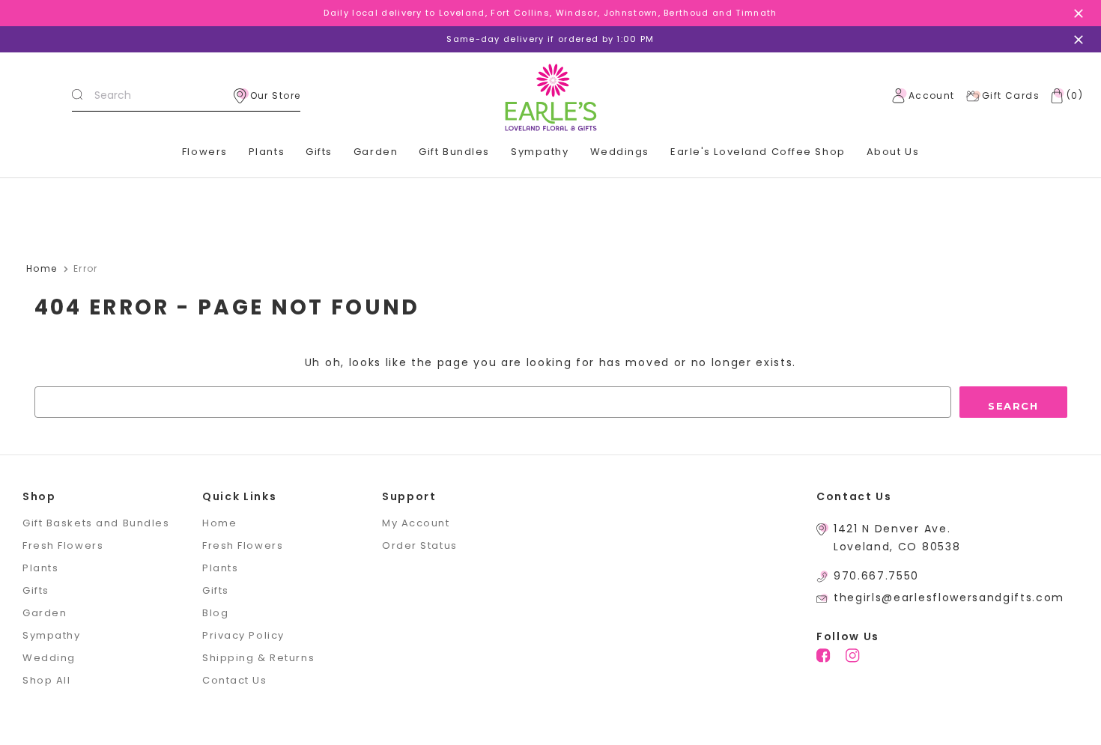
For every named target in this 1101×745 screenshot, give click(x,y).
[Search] (77, 96)
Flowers (205, 152)
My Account (416, 523)
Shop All (46, 680)
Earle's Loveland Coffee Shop (758, 152)
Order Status (420, 545)
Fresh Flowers (62, 545)
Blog (215, 613)
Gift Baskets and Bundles (95, 523)
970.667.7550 (876, 575)
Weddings (619, 152)
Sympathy (539, 152)
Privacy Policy (243, 635)
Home (219, 523)
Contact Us (234, 680)
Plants (267, 152)
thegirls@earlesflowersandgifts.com (949, 597)
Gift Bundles (454, 152)
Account (932, 95)
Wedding (49, 658)
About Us (893, 152)
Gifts (319, 152)
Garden (376, 152)
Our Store (275, 95)
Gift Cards (1011, 95)
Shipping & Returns (258, 658)
